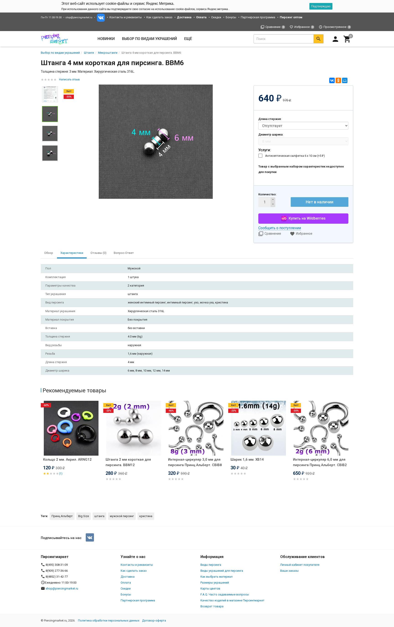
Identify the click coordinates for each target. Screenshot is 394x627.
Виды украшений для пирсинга (221, 570)
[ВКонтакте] (332, 80)
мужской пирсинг (122, 516)
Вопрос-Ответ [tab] (124, 253)
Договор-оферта (154, 620)
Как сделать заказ (159, 17)
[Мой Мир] (344, 80)
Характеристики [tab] (71, 253)
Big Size (83, 516)
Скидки (216, 17)
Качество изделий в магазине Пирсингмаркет (232, 600)
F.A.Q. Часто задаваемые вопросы (224, 594)
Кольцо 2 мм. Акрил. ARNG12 (67, 459)
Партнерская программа (258, 17)
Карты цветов (210, 588)
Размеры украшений (214, 582)
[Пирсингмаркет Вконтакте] (90, 537)
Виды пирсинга (210, 564)
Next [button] (50, 164)
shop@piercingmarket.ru (78, 17)
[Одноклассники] (338, 80)
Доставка (128, 576)
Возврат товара (211, 606)
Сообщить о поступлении (279, 228)
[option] (156, 142)
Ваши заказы (289, 570)
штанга (99, 516)
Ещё (188, 39)
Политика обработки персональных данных (108, 620)
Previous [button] (42, 453)
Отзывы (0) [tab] (98, 253)
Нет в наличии (319, 201)
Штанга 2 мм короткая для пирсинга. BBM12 (128, 462)
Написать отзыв (69, 79)
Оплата (126, 582)
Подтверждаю (321, 6)
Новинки (106, 39)
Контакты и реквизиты (125, 17)
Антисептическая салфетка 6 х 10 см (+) (295, 155)
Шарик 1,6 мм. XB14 (247, 459)
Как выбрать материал (216, 576)
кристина (145, 516)
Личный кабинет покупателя (299, 564)
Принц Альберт (62, 516)
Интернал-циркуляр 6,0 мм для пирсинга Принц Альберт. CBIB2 (320, 462)
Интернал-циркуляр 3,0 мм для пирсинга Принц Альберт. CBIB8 (195, 462)
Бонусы (231, 17)
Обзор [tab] (48, 253)
